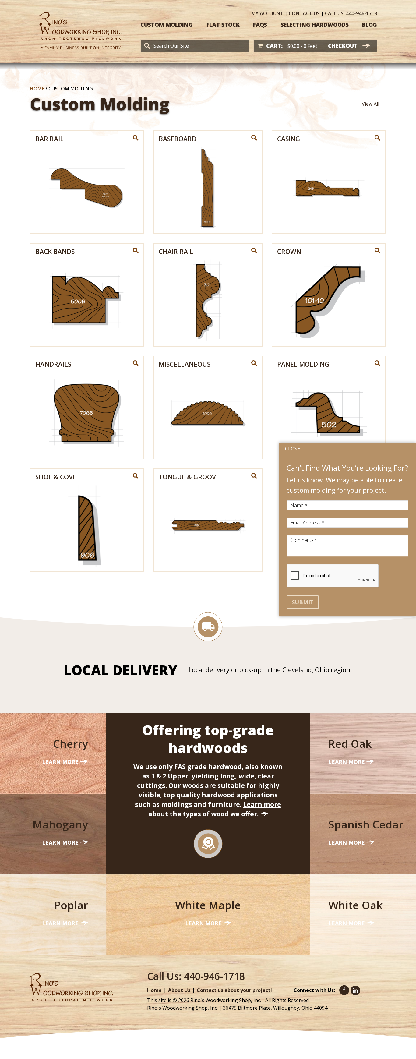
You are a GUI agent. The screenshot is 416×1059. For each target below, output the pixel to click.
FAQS (260, 24)
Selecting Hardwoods (315, 24)
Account (267, 13)
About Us (179, 990)
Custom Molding (166, 24)
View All (370, 104)
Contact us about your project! (234, 990)
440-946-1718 (351, 13)
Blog (369, 24)
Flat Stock (223, 24)
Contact (304, 13)
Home (37, 88)
